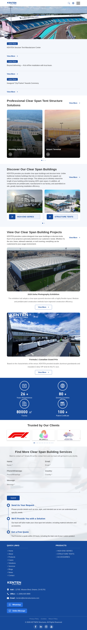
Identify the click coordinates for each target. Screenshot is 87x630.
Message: (11, 480)
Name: (10, 461)
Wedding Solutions (17, 149)
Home (10, 551)
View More (12, 56)
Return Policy (53, 619)
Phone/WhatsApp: (14, 471)
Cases (10, 560)
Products (11, 557)
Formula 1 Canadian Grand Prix (43, 359)
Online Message (17, 611)
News (10, 572)
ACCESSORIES (63, 557)
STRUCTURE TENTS (65, 554)
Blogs (10, 569)
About (10, 554)
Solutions (11, 563)
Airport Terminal (53, 149)
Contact (10, 575)
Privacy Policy (34, 619)
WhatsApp (15, 605)
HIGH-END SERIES (64, 551)
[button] (41, 160)
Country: (48, 471)
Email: (47, 461)
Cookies (43, 619)
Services (11, 566)
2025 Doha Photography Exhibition (43, 294)
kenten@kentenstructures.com (27, 598)
